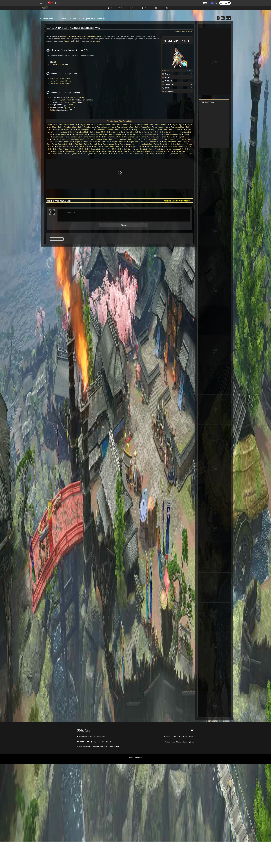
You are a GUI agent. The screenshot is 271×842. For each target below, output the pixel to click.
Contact (102, 736)
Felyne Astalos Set (176, 129)
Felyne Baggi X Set (97, 132)
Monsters (96, 41)
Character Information (48, 19)
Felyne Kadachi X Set (90, 151)
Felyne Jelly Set (124, 149)
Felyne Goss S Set (84, 146)
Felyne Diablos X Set (137, 141)
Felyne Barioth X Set (168, 132)
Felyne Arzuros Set (141, 129)
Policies (191, 736)
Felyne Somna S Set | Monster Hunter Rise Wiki (73, 27)
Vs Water (69, 104)
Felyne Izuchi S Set (154, 146)
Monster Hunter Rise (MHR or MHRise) (79, 36)
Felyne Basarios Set (116, 134)
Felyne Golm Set (177, 144)
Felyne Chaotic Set (169, 139)
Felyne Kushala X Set (176, 154)
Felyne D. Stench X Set (84, 141)
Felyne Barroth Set (62, 134)
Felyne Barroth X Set (79, 134)
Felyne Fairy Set (75, 144)
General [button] (123, 8)
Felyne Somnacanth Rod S (60, 78)
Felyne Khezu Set (76, 154)
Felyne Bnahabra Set (130, 137)
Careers (174, 736)
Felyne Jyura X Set (156, 149)
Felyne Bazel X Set (153, 134)
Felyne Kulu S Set (110, 154)
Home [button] (112, 8)
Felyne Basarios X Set (135, 134)
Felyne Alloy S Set (162, 124)
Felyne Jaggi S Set (60, 149)
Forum (90, 736)
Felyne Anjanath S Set (66, 129)
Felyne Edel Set (170, 141)
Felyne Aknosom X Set (144, 124)
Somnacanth (73, 102)
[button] (205, 3)
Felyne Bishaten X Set (91, 137)
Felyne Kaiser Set (107, 151)
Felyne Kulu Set (125, 154)
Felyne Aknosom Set (125, 124)
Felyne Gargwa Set (110, 144)
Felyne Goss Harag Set (66, 146)
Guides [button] (170, 8)
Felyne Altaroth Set (142, 127)
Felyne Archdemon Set (104, 129)
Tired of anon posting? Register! (178, 201)
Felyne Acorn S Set (54, 124)
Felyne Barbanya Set (115, 132)
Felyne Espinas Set (59, 144)
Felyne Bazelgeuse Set (172, 134)
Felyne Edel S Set (154, 141)
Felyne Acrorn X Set (87, 124)
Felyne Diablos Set (119, 141)
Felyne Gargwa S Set (92, 144)
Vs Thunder (71, 107)
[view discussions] (218, 18)
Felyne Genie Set (145, 144)
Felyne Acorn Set (70, 124)
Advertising (167, 736)
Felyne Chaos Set (153, 139)
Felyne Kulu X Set (141, 154)
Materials (67, 41)
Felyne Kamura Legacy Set (144, 151)
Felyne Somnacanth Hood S (60, 81)
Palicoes (72, 19)
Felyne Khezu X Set (93, 154)
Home (79, 736)
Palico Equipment (86, 19)
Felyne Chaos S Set (135, 139)
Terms (180, 736)
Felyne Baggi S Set (64, 132)
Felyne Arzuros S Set (123, 129)
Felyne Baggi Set (81, 132)
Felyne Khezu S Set (59, 154)
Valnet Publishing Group (186, 742)
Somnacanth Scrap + (58, 64)
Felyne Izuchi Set (170, 146)
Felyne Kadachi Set (72, 151)
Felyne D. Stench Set (64, 141)
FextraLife (168, 742)
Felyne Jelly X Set (140, 149)
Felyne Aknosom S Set (106, 124)
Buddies (63, 19)
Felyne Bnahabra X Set (149, 137)
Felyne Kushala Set (157, 154)
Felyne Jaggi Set (76, 149)
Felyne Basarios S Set (98, 134)
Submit (124, 225)
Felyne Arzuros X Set (159, 129)
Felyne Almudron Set (86, 127)
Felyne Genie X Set (161, 144)
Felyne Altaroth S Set (125, 127)
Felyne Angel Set (177, 127)
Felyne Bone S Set (168, 137)
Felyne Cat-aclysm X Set (97, 139)
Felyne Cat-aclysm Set (77, 139)
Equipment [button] (148, 8)
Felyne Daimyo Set (102, 141)
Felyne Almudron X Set (105, 127)
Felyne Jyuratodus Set (174, 149)
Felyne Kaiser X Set (124, 151)
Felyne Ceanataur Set (117, 139)
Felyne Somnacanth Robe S (60, 83)
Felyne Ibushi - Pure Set (119, 146)
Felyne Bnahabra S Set (111, 137)
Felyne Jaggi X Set (92, 149)
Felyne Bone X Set (59, 139)
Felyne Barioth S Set (133, 132)
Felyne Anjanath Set (85, 129)
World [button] (159, 8)
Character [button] (135, 8)
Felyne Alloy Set (178, 124)
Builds (52, 110)
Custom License (114, 746)
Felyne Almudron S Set (67, 127)
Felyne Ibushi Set (137, 146)
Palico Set (165, 71)
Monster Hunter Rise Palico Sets (119, 121)
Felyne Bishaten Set (72, 137)
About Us (96, 736)
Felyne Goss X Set (101, 146)
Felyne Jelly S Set (109, 149)
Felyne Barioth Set (151, 132)
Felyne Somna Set (77, 97)
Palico (62, 38)
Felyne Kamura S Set (165, 151)
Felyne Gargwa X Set (128, 144)
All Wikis (84, 736)
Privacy (185, 736)
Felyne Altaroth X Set (160, 127)
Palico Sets (100, 19)
